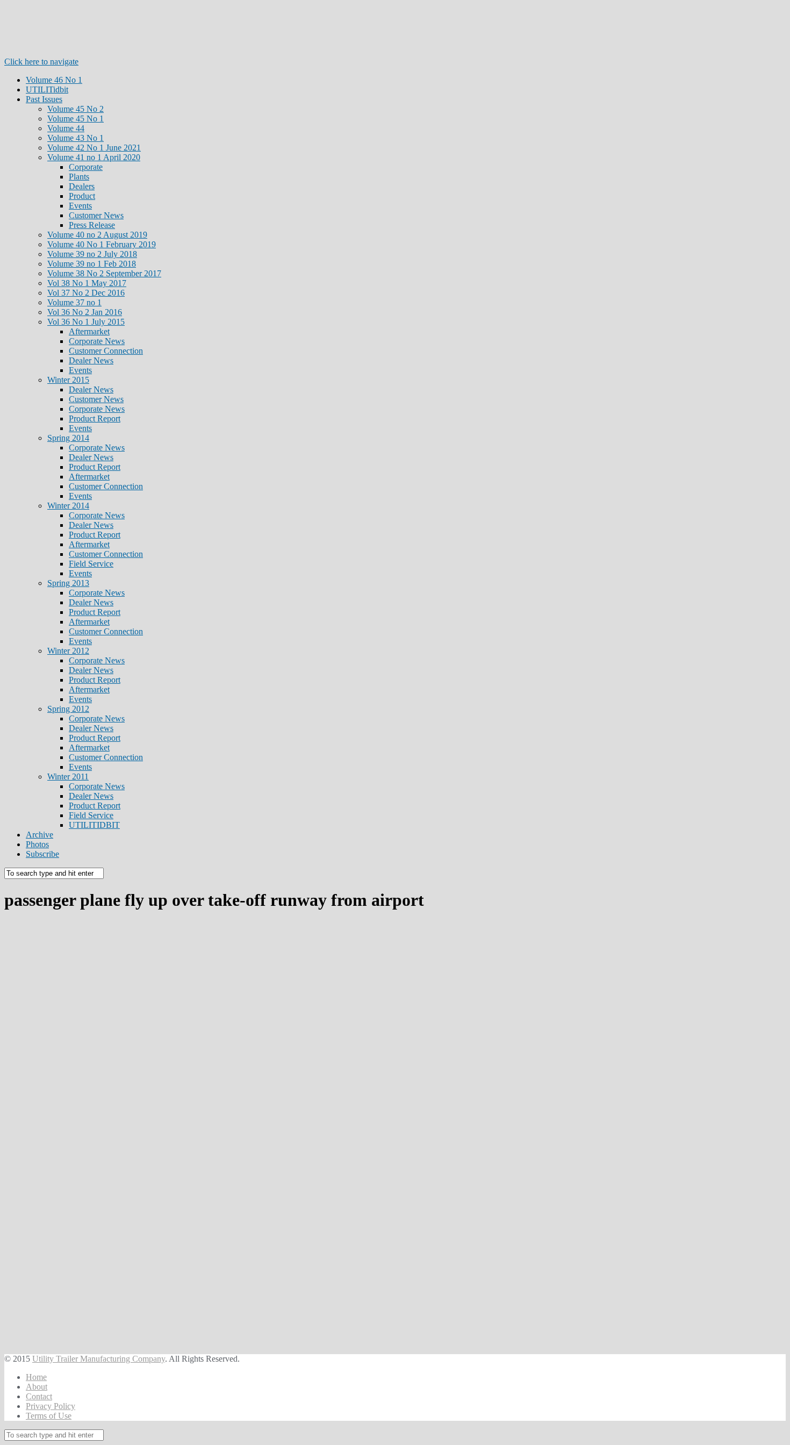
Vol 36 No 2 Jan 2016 (84, 312)
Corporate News (97, 341)
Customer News (96, 215)
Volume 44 (65, 128)
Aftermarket (89, 331)
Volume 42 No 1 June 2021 (94, 147)
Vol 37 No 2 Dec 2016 (86, 292)
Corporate (86, 166)
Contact (39, 1396)
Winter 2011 (68, 776)
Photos (37, 844)
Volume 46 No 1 (54, 79)
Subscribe (42, 854)
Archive (39, 834)
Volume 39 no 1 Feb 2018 (91, 263)
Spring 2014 (68, 437)
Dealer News (91, 360)
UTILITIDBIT (94, 824)
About (36, 1386)
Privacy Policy (50, 1406)
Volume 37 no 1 (74, 302)
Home (36, 1377)
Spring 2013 (68, 583)
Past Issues (44, 99)
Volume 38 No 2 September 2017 (104, 273)
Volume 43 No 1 (75, 137)
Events (80, 205)
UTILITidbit (47, 89)
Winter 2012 (68, 650)
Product (82, 196)
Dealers (82, 186)
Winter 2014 (68, 505)
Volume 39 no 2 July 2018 (92, 254)
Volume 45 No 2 (75, 108)
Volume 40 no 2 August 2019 (97, 234)
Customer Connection (106, 350)
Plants (79, 176)
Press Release (92, 225)
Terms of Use (48, 1415)
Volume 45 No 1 (75, 118)
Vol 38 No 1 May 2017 (86, 283)
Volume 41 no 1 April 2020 (93, 157)
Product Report (94, 418)
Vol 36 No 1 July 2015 (86, 321)
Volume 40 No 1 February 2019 (101, 244)
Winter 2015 (68, 379)
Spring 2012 (68, 708)
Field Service (91, 563)
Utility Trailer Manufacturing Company (98, 1358)
